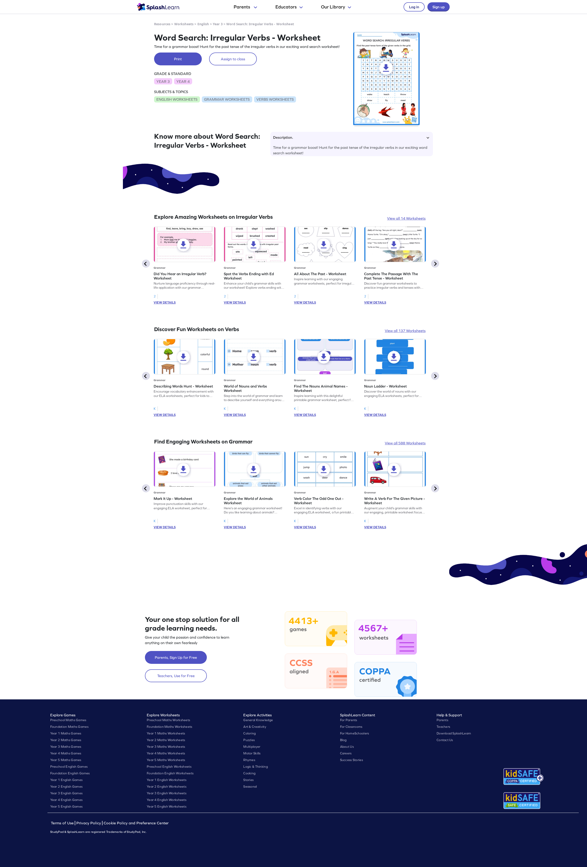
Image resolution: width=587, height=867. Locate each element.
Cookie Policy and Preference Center (136, 823)
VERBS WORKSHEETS (275, 99)
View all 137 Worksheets (405, 331)
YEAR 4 (183, 81)
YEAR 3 (163, 81)
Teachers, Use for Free (176, 676)
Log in (414, 7)
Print (178, 59)
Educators (286, 6)
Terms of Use (63, 823)
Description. (283, 137)
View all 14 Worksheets (406, 218)
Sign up (438, 7)
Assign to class (233, 59)
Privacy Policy (88, 823)
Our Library (333, 6)
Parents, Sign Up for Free (176, 657)
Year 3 (218, 24)
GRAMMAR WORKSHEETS (227, 99)
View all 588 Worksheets (405, 443)
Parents (242, 6)
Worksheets (184, 24)
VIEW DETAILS (165, 302)
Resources (162, 24)
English (203, 24)
